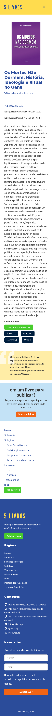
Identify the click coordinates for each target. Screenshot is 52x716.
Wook (27, 339)
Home (7, 430)
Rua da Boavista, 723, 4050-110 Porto (27, 604)
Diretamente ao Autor (19, 327)
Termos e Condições (14, 587)
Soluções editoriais (17, 445)
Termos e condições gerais (21, 460)
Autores (11, 474)
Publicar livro (13, 489)
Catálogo (9, 565)
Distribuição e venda (18, 450)
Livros (10, 469)
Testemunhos (11, 479)
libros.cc (11, 333)
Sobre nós (9, 435)
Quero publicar (26, 414)
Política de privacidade (15, 582)
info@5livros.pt (16, 624)
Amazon (27, 333)
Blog (6, 484)
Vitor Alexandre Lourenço (19, 93)
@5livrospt (13, 628)
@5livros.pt (14, 632)
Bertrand (12, 339)
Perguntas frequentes (19, 455)
